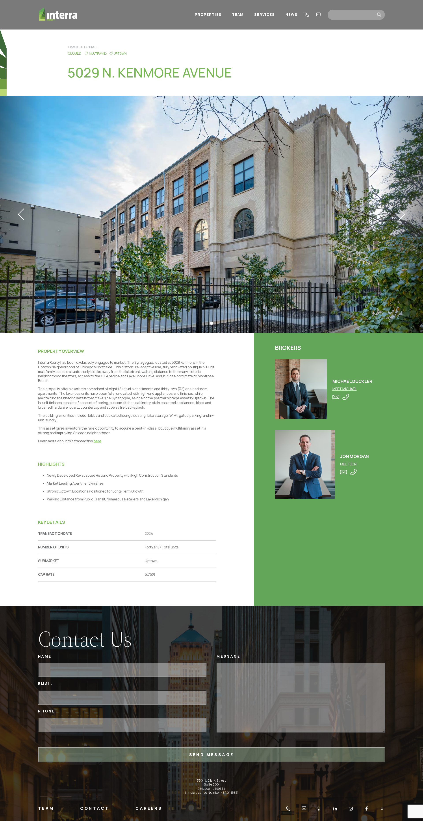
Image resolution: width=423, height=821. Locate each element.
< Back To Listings (83, 47)
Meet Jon (348, 464)
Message (229, 656)
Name (45, 656)
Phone (46, 711)
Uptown (120, 53)
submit (381, 15)
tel (307, 15)
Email (46, 683)
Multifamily (98, 53)
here (97, 441)
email (318, 15)
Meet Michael (344, 388)
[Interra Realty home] (58, 14)
